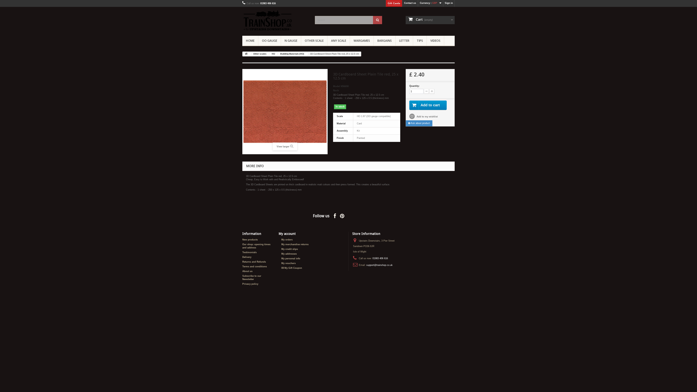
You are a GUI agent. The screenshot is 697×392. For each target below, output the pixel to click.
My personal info (290, 258)
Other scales (259, 54)
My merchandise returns (295, 244)
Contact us (410, 3)
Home (250, 41)
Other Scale (314, 41)
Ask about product (420, 123)
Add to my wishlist (427, 116)
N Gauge (291, 41)
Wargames (362, 41)
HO (273, 54)
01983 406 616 (380, 258)
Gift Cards (394, 3)
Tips (420, 41)
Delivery (246, 257)
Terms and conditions (254, 266)
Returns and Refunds (254, 261)
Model (336, 86)
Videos (435, 41)
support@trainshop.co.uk (379, 265)
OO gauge (269, 41)
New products (250, 239)
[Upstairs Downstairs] (275, 20)
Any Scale (338, 41)
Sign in (449, 3)
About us (247, 271)
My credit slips (289, 249)
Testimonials (249, 252)
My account (287, 234)
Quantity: (414, 86)
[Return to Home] (246, 54)
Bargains (384, 41)
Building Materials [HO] (292, 54)
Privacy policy (250, 284)
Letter (404, 41)
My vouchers (288, 263)
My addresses (289, 253)
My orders (287, 239)
